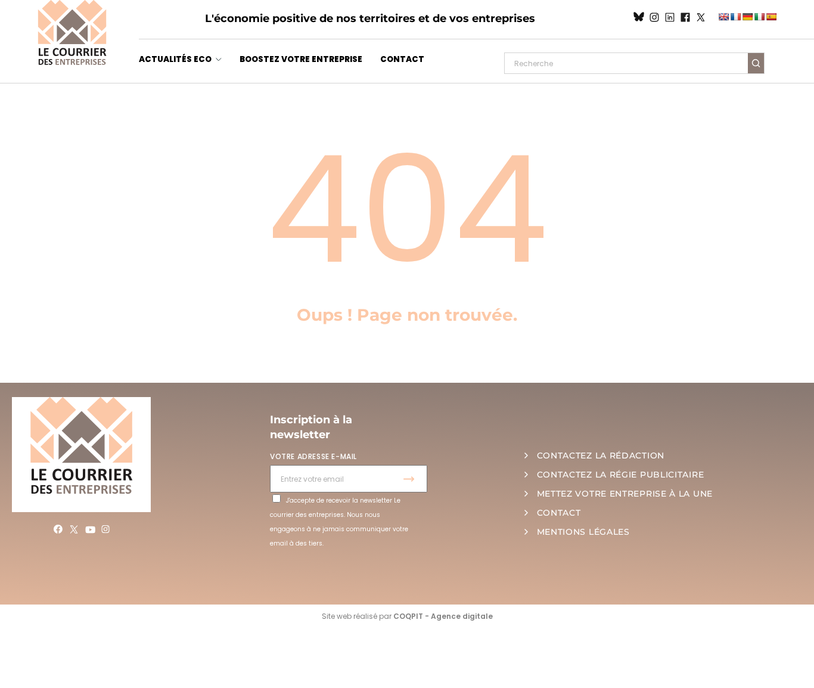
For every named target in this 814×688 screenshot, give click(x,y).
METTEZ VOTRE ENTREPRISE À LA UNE (625, 493)
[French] (735, 16)
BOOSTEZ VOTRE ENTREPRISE (301, 59)
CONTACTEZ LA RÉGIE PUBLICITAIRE (620, 474)
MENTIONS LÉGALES (583, 531)
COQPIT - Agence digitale (443, 616)
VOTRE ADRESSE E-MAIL (313, 456)
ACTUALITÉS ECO (175, 59)
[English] (723, 16)
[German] (747, 16)
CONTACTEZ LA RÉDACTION (600, 455)
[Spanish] (771, 16)
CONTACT (402, 59)
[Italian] (759, 16)
